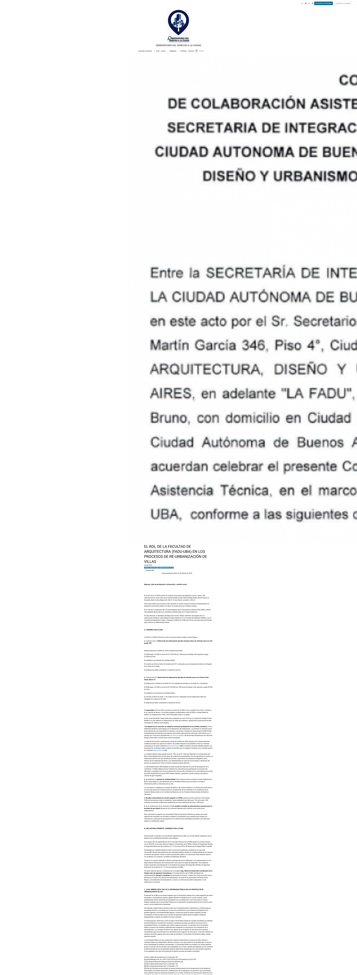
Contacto (191, 51)
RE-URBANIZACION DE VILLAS (165, 567)
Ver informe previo (174, 746)
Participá (183, 51)
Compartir (150, 570)
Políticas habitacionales (150, 567)
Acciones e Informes (145, 51)
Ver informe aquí (159, 750)
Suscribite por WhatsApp (323, 3)
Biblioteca (173, 51)
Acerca (163, 51)
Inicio (158, 51)
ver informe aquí (175, 735)
